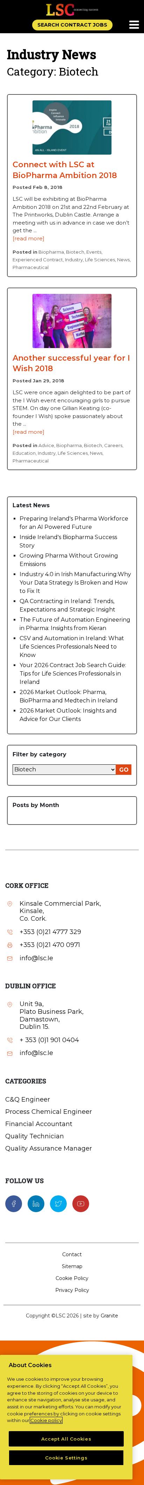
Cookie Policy (72, 1278)
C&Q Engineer (27, 1099)
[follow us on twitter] (58, 1203)
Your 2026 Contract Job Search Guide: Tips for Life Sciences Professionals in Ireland (73, 673)
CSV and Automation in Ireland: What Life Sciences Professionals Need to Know (72, 646)
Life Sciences (100, 259)
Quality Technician (34, 1136)
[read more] (28, 238)
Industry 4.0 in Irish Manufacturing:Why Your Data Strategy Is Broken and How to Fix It (75, 582)
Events (93, 252)
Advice (46, 445)
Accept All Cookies (66, 1439)
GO (124, 769)
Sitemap (72, 1266)
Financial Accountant (38, 1124)
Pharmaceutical (31, 267)
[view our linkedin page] (36, 1203)
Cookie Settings (66, 1458)
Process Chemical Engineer (48, 1112)
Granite (109, 1316)
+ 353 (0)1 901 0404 (49, 1040)
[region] (66, 1417)
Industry (74, 259)
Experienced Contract (38, 259)
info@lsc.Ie (36, 958)
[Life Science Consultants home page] (72, 9)
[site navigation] (135, 25)
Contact (72, 1254)
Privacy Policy (72, 1290)
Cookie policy (46, 1420)
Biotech (75, 252)
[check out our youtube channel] (80, 1203)
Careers (113, 445)
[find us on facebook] (13, 1203)
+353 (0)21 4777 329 (50, 932)
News (123, 259)
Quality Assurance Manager (48, 1148)
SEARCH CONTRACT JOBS (72, 25)
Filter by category (39, 754)
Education (24, 453)
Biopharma (51, 252)
